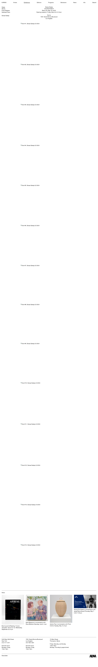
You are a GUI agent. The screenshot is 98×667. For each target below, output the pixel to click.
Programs (51, 2)
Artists (15, 2)
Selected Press (6, 12)
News (74, 2)
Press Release (6, 10)
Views (3, 7)
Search (94, 2)
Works (3, 9)
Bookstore (63, 2)
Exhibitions (27, 2)
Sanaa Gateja (5, 15)
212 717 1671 (6, 642)
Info (84, 2)
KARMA (4, 2)
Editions (39, 2)
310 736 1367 (30, 642)
